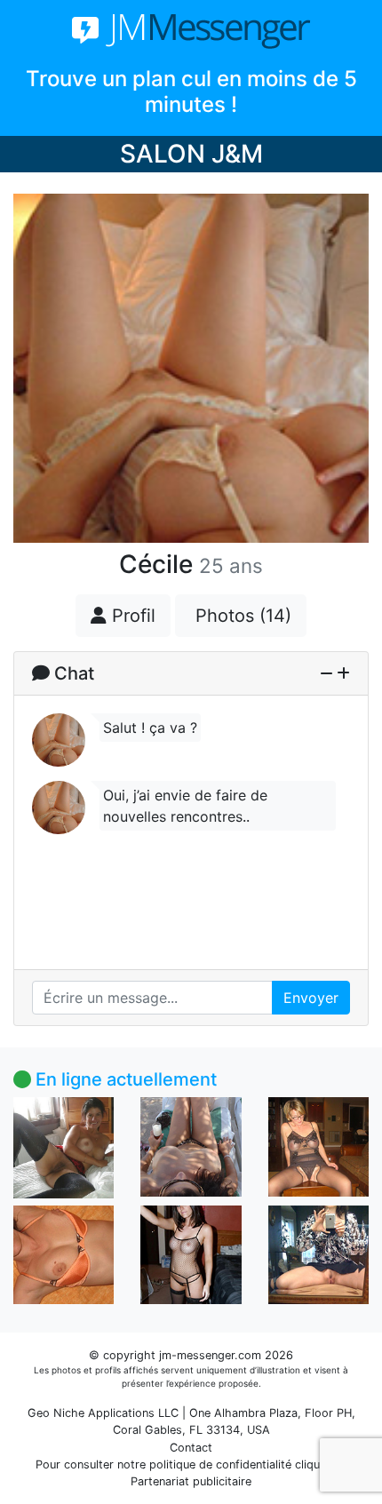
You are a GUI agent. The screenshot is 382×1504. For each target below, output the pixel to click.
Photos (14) (240, 615)
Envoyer (310, 998)
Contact (191, 1447)
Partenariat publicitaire (191, 1481)
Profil (131, 615)
